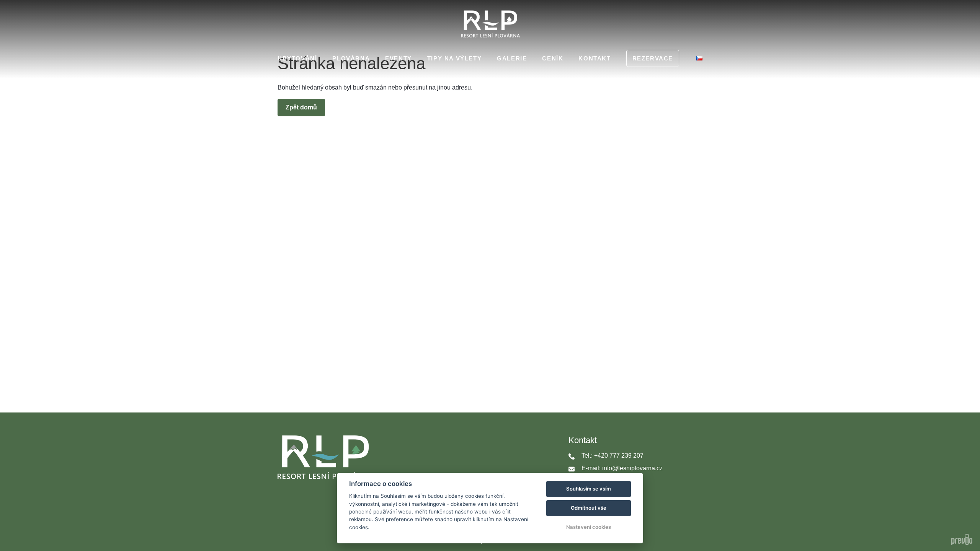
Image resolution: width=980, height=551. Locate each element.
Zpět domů (301, 107)
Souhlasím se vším (588, 489)
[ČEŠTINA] (699, 58)
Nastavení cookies (588, 527)
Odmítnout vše (588, 508)
